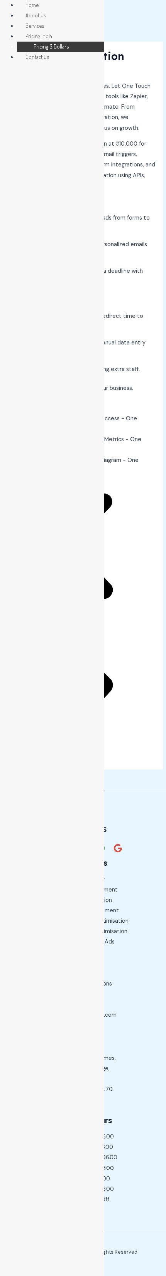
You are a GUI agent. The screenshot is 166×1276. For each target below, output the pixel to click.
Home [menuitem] (32, 4)
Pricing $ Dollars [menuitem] (51, 46)
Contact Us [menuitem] (37, 56)
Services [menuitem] (34, 25)
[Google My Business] (118, 848)
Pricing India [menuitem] (38, 35)
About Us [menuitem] (35, 15)
